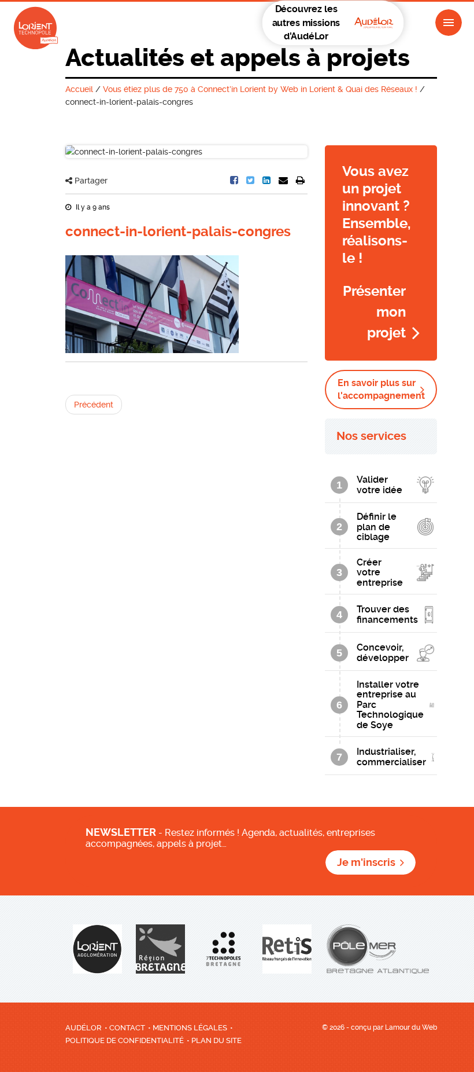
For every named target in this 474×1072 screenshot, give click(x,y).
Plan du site (216, 1040)
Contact (127, 1027)
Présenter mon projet (374, 312)
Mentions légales (190, 1027)
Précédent (93, 404)
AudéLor (83, 1027)
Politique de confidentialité (124, 1040)
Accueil (79, 89)
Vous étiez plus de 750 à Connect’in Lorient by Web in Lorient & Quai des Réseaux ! (260, 89)
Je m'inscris (366, 862)
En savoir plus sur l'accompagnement (381, 389)
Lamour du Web (411, 1027)
